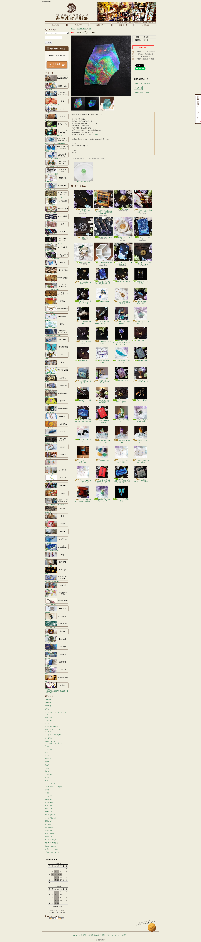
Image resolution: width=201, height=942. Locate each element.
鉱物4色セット (104, 460)
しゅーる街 (48, 481)
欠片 (90, 29)
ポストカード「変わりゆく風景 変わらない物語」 (102, 283)
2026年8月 (48, 700)
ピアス (47, 709)
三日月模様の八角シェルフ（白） (105, 263)
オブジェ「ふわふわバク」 (85, 440)
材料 (46, 780)
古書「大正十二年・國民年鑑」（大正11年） (102, 481)
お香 (46, 228)
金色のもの (48, 830)
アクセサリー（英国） (52, 174)
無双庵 (47, 635)
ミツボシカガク (50, 627)
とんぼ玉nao (49, 543)
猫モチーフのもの (50, 846)
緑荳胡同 (48, 666)
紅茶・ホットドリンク (52, 105)
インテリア (48, 796)
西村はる (48, 596)
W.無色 (47, 689)
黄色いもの (48, 805)
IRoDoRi (47, 343)
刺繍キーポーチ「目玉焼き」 (125, 238)
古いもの (48, 112)
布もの (47, 768)
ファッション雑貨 (50, 212)
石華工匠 (48, 489)
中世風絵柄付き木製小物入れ (105, 401)
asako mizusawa (49, 312)
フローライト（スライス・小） (142, 322)
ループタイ (48, 738)
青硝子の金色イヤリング (105, 382)
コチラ (96, 134)
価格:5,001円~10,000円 (142, 92)
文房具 (47, 235)
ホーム (55, 25)
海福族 (47, 790)
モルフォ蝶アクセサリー (53, 158)
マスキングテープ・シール (53, 243)
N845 (46, 358)
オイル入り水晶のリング (105, 342)
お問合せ (123, 25)
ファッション (49, 749)
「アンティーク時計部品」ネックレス (145, 263)
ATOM (61, 918)
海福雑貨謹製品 (50, 82)
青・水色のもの (50, 802)
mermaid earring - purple (105, 237)
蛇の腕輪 (125, 209)
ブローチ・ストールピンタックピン (53, 731)
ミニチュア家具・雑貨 (52, 289)
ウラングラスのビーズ (84, 182)
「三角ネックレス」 (142, 340)
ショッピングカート (145, 25)
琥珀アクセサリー (50, 151)
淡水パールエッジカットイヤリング (84, 481)
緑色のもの (48, 808)
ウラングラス (49, 128)
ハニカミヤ (48, 589)
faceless (47, 681)
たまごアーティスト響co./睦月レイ (56, 504)
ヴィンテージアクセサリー (53, 135)
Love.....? (47, 673)
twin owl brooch (104, 301)
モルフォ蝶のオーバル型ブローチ (142, 302)
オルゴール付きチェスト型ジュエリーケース (83, 500)
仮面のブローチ (86, 238)
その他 (47, 793)
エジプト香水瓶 (50, 281)
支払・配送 (82, 935)
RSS (52, 918)
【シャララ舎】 (50, 473)
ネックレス (48, 717)
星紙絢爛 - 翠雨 (142, 360)
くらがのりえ (49, 427)
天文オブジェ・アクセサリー (54, 197)
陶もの (47, 771)
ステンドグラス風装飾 (52, 258)
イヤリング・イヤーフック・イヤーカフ (56, 713)
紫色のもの (48, 812)
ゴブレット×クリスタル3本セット (85, 461)
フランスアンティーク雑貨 (53, 787)
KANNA (47, 381)
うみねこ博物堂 (50, 351)
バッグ (47, 755)
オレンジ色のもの (50, 818)
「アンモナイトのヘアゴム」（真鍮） (123, 401)
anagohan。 (48, 320)
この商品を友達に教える (145, 54)
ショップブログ (100, 25)
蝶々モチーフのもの (51, 843)
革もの (47, 777)
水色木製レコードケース (85, 382)
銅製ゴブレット (143, 381)
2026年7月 (48, 703)
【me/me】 (48, 643)
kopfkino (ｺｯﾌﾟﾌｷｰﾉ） (51, 443)
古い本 (47, 120)
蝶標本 (47, 266)
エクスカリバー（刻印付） (85, 401)
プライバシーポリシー (113, 935)
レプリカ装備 (49, 251)
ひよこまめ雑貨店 (50, 604)
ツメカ (47, 527)
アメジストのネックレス (85, 342)
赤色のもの (48, 799)
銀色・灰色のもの (50, 833)
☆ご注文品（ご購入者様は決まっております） (57, 691)
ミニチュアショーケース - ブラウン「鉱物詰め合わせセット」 (103, 211)
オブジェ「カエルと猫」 (123, 420)
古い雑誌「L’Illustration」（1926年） (140, 481)
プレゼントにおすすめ (52, 852)
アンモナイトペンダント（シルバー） (84, 302)
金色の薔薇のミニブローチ (85, 283)
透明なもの (48, 836)
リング (47, 723)
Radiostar (47, 658)
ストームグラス (50, 274)
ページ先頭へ (152, 928)
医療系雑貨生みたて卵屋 (53, 335)
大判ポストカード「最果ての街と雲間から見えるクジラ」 (121, 480)
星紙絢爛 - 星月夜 (123, 380)
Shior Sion (48, 458)
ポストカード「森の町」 (145, 238)
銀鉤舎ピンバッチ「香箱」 (142, 282)
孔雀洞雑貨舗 (49, 412)
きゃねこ (48, 404)
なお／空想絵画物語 (51, 550)
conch (47, 450)
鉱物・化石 (48, 89)
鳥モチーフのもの (50, 840)
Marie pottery (49, 620)
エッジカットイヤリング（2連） (123, 461)
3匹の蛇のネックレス (123, 281)
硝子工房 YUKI (50, 374)
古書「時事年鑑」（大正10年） (104, 421)
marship (47, 612)
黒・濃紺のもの (50, 827)
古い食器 (48, 97)
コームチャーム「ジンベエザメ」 (123, 361)
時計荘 (47, 535)
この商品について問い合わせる (145, 51)
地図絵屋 (48, 512)
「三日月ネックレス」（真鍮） (85, 211)
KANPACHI (49, 389)
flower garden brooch (85, 262)
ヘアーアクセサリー (51, 727)
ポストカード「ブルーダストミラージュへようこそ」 (83, 421)
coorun (47, 420)
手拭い (47, 746)
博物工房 (48, 573)
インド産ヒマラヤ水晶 (85, 322)
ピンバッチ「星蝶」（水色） (123, 500)
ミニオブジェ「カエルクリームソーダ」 (103, 500)
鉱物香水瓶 (48, 181)
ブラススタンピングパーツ (53, 297)
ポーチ (47, 752)
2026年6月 (48, 706)
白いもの (48, 824)
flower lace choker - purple (104, 361)
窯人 (46, 366)
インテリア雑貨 (50, 205)
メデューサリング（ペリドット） (142, 420)
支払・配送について (78, 25)
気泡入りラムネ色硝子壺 (124, 322)
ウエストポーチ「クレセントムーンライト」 (124, 263)
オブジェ (48, 759)
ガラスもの (48, 774)
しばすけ (48, 466)
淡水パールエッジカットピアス (142, 461)
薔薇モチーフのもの (51, 849)
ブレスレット (49, 720)
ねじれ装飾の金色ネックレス (124, 302)
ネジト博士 (48, 566)
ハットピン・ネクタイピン (53, 735)
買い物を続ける (145, 56)
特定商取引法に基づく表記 (145, 59)
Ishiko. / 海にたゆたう (52, 327)
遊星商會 (48, 650)
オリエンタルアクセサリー (53, 166)
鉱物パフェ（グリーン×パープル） (104, 441)
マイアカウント (56, 30)
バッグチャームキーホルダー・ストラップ (53, 742)
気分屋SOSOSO (50, 397)
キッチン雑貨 (49, 220)
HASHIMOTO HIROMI (52, 581)
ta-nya (47, 497)
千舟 (46, 520)
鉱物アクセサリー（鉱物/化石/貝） (56, 143)
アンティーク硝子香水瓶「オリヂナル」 (103, 322)
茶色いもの (48, 821)
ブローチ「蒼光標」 (142, 400)
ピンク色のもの (50, 815)
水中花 (47, 304)
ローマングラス (50, 189)
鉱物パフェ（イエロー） (143, 441)
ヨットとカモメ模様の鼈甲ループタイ (144, 211)
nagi (46, 558)
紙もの (47, 765)
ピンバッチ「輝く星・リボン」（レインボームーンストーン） (121, 342)
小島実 (47, 435)
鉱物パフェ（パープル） (124, 441)
